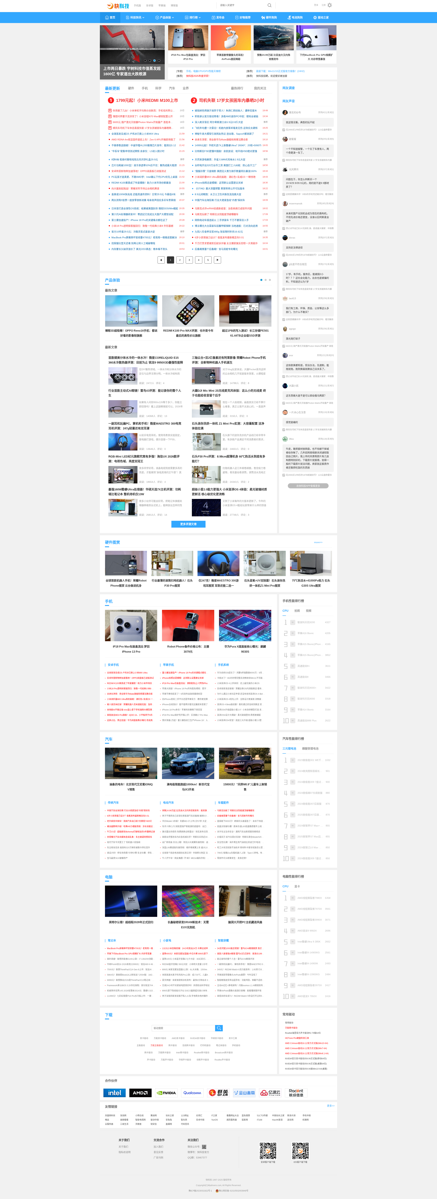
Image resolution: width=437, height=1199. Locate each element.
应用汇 (199, 1115)
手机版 (137, 5)
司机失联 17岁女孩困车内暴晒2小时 (231, 100)
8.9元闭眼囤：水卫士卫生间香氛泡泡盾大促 (218, 194)
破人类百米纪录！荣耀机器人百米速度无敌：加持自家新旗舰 (134, 704)
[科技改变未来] (115, 5)
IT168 (259, 1120)
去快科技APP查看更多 (308, 485)
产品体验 (165, 17)
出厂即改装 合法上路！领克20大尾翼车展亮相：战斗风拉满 (189, 842)
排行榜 (193, 17)
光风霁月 (294, 169)
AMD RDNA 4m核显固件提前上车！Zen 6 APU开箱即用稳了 (143, 139)
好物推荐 (245, 17)
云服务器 (109, 1124)
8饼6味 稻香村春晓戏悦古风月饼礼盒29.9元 (134, 159)
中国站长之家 (278, 1115)
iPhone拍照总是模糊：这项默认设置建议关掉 (219, 182)
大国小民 (294, 385)
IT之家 (214, 1115)
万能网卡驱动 (164, 1052)
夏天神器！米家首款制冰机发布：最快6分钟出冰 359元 (187, 980)
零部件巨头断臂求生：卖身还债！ (232, 858)
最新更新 (112, 88)
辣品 (107, 1120)
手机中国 (306, 1115)
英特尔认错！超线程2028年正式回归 (131, 922)
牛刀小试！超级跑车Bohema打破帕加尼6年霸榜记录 (131, 832)
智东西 (184, 1120)
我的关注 (260, 88)
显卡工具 (233, 1038)
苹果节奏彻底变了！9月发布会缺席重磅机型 (182, 694)
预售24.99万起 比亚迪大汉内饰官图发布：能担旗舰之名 (187, 810)
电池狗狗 (297, 17)
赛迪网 (154, 1115)
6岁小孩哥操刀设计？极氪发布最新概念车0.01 (219, 237)
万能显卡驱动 (160, 1038)
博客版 (174, 5)
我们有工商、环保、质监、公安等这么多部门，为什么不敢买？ (307, 310)
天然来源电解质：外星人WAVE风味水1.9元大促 (220, 159)
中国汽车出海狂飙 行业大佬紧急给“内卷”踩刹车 (220, 200)
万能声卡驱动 (167, 1060)
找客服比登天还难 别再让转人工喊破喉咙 (133, 243)
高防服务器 (232, 1120)
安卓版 (149, 5)
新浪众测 (291, 1115)
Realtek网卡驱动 (201, 1052)
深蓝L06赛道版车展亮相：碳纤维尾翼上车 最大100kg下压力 (189, 847)
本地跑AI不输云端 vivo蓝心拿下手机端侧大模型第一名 (131, 710)
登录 (316, 5)
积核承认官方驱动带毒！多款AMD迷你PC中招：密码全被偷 (226, 116)
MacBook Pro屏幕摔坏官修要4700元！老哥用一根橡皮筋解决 (144, 237)
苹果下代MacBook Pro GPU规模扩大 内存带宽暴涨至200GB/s (135, 954)
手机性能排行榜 (293, 601)
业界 (186, 88)
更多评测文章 (188, 524)
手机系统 (223, 664)
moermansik (295, 203)
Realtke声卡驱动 (222, 1060)
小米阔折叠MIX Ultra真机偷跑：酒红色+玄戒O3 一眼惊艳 (225, 177)
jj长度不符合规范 (298, 264)
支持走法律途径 (294, 247)
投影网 (245, 1120)
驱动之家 (323, 17)
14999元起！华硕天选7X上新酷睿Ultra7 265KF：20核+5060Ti (228, 145)
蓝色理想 (246, 1115)
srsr (291, 355)
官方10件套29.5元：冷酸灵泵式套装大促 (133, 231)
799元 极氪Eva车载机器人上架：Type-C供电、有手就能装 (243, 853)
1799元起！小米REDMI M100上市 (147, 100)
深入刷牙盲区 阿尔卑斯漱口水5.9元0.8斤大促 (219, 122)
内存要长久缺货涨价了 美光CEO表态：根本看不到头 (139, 249)
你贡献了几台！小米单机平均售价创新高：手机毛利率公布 (144, 110)
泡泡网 (123, 1115)
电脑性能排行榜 (293, 876)
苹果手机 (168, 664)
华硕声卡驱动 (185, 1060)
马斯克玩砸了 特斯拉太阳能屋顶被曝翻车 (216, 214)
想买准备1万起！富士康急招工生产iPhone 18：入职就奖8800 (190, 720)
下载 (108, 1015)
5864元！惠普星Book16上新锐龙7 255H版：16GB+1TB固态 (135, 975)
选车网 (290, 1120)
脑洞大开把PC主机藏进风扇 (245, 922)
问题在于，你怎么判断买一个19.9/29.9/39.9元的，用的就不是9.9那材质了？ (307, 183)
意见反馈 (158, 1152)
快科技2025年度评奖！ (198, 76)
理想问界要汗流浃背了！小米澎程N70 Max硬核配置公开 (143, 116)
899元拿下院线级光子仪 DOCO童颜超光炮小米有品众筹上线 (189, 991)
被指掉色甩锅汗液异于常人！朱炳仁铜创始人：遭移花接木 (226, 110)
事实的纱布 (295, 112)
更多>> (331, 1105)
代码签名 (185, 1124)
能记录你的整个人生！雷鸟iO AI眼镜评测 (235, 959)
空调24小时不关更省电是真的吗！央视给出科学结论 (186, 985)
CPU (285, 610)
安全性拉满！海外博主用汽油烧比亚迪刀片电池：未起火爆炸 (244, 842)
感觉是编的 (292, 422)
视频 (308, 610)
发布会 (220, 17)
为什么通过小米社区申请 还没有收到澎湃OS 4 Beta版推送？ (244, 694)
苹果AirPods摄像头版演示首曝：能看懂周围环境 (239, 991)
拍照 (297, 610)
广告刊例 (158, 1157)
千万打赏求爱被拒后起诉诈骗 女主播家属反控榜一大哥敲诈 (226, 243)
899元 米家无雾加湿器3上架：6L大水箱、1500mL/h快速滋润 (190, 969)
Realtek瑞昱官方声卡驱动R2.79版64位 (303, 1033)
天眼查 (138, 1124)
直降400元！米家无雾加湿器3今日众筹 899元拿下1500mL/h (189, 954)
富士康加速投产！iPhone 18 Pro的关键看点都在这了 (139, 220)
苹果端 (162, 5)
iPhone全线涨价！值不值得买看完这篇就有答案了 (185, 704)
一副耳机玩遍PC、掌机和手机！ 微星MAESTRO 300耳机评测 (245, 964)
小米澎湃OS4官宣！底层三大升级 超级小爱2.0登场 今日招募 (244, 720)
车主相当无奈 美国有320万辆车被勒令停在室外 (128, 847)
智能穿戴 (223, 940)
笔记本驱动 (221, 1045)
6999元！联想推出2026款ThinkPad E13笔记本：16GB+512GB (136, 980)
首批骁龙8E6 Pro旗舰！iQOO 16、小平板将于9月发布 (132, 715)
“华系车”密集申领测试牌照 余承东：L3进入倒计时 (137, 151)
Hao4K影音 (277, 1120)
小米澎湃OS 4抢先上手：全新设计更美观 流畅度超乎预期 (243, 699)
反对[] (330, 112)
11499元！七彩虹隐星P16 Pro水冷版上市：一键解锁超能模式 (135, 996)
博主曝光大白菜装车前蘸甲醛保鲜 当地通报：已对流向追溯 (226, 225)
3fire (291, 439)
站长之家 (170, 1115)
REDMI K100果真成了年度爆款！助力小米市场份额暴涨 (141, 182)
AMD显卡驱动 (178, 1038)
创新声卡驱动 (203, 1060)
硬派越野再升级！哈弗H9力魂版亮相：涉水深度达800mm (133, 826)
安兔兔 (169, 1120)
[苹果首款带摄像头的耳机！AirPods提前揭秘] (231, 38)
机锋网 (305, 1120)
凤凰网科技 (110, 1115)
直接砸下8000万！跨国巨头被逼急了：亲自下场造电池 (242, 821)
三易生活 (124, 1124)
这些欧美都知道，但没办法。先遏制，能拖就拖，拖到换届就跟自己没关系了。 (307, 367)
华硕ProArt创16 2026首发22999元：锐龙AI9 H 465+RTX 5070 (136, 964)
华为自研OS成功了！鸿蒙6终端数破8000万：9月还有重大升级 (245, 673)
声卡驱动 (151, 1060)
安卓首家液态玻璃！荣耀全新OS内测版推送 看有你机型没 (243, 688)
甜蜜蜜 (292, 139)
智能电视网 (140, 1120)
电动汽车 (168, 802)
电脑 (108, 877)
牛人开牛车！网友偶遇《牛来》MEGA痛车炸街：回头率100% (190, 858)
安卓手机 (113, 664)
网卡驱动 (172, 1045)
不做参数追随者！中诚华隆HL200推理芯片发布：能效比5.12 (143, 145)
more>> (318, 542)
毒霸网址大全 (233, 1115)
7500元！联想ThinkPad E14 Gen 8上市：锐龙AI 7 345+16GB (135, 969)
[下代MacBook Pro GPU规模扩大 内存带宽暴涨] (316, 38)
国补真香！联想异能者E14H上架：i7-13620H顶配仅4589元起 (135, 959)
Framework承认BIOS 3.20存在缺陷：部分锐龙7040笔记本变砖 (135, 985)
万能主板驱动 (157, 1045)
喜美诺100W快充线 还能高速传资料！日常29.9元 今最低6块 (143, 194)
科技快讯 (135, 17)
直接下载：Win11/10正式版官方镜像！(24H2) (280, 71)
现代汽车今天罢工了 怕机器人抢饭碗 (123, 842)
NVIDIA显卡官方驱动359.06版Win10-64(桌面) (306, 1069)
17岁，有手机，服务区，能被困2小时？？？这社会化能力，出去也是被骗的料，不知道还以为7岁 (307, 278)
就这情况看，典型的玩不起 (300, 122)
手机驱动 (236, 1045)
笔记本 (112, 940)
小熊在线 (139, 1115)
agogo (292, 328)
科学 (158, 88)
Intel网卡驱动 (182, 1052)
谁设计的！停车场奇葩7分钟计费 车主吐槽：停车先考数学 (133, 853)
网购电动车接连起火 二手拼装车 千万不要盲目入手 (222, 220)
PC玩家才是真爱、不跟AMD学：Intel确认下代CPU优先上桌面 (144, 177)
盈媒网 (169, 1124)
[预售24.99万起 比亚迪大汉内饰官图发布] (274, 38)
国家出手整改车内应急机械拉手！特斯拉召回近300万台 (187, 837)
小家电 (167, 940)
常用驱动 (289, 1023)
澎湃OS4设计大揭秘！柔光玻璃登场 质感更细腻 (239, 715)
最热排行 (237, 88)
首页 (112, 17)
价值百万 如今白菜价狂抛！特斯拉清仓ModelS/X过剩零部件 (244, 837)
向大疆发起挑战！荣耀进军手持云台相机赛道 (135, 188)
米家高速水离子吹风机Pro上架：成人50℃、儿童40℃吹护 (188, 975)
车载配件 (223, 802)
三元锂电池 (289, 748)
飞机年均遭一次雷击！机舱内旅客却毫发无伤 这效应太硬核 (226, 128)
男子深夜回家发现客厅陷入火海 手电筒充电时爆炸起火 (187, 996)
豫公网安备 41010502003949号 (233, 1191)
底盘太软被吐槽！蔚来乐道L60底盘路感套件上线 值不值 (242, 826)
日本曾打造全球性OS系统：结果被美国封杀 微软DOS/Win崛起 (144, 208)
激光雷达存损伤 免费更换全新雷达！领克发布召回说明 (187, 832)
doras (292, 237)
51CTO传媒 (262, 1115)
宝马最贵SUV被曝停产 (117, 858)
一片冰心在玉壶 (297, 412)
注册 (324, 5)
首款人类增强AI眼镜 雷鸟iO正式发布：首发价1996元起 (242, 954)
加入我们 (158, 1146)
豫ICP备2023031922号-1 (200, 1191)
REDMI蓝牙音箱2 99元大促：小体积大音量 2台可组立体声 (189, 964)
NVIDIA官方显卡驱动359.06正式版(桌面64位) (306, 1064)
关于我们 (123, 1146)
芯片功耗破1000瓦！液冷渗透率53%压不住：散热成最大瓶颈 (144, 165)
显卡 (297, 886)
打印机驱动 (205, 1045)
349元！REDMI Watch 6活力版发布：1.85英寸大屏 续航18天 (245, 969)
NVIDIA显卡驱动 (197, 1038)
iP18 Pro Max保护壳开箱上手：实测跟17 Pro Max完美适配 (189, 715)
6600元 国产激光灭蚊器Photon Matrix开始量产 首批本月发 (144, 122)
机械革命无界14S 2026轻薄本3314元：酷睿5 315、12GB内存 (135, 991)
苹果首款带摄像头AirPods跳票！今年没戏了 (237, 975)
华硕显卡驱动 (217, 1038)
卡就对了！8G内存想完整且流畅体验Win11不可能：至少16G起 (246, 678)
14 (165, 514)
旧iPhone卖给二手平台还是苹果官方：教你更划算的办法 (188, 699)
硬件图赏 (112, 542)
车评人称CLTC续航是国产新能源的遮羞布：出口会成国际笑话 (190, 826)
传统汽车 (113, 802)
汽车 (172, 88)
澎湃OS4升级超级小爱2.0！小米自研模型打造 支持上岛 (242, 710)
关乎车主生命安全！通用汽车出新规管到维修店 (238, 832)
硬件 (131, 88)
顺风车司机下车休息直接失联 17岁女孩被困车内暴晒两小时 (144, 128)
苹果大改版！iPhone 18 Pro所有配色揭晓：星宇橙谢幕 (187, 688)
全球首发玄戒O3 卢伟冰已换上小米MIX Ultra (135, 133)
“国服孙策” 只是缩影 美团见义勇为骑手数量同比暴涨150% (226, 171)
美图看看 (124, 1120)
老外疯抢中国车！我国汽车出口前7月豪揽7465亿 (129, 821)
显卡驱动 (144, 1038)
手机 (145, 88)
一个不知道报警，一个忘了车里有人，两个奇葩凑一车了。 (307, 151)
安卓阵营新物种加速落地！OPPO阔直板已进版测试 (138, 171)
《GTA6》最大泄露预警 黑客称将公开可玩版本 (220, 188)
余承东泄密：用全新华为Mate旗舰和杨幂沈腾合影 (221, 139)
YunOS (214, 1120)
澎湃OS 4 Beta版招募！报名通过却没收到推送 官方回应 (242, 704)
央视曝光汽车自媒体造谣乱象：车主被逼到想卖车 (129, 837)
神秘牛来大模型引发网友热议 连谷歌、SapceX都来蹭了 (224, 133)
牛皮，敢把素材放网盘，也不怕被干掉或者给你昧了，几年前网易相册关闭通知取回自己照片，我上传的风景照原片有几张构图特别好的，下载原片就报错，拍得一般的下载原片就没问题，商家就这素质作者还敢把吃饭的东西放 (307, 458)
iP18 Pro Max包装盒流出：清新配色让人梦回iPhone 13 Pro (189, 683)
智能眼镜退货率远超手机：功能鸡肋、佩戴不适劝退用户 (242, 980)
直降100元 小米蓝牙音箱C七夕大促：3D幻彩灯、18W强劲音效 (191, 959)
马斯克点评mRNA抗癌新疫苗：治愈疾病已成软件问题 (223, 208)
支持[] (322, 112)
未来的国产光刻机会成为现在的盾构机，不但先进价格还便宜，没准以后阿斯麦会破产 (307, 217)
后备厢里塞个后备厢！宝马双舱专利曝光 (216, 249)
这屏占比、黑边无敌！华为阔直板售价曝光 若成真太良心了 (134, 720)
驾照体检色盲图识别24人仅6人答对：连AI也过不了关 (130, 71)
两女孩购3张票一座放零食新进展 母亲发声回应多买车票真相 (143, 200)
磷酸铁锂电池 (310, 748)
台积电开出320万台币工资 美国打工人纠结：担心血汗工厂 (226, 165)
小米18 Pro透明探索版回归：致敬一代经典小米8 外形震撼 (142, 225)
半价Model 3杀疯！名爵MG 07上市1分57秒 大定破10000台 (189, 821)
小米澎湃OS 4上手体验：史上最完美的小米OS (238, 683)
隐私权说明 (125, 1152)
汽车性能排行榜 (293, 738)
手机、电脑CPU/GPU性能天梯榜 (203, 71)
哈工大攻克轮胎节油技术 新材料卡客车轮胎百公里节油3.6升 (244, 847)
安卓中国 (200, 1120)
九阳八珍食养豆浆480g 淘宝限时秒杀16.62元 (219, 231)
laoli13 (292, 298)
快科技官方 (203, 1152)
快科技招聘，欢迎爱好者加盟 (271, 76)
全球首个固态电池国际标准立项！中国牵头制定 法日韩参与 (189, 853)
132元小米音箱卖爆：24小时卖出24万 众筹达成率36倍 (187, 948)
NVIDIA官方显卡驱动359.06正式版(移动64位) (306, 1058)
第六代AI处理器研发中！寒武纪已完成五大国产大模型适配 (142, 214)
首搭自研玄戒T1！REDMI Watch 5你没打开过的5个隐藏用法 (244, 996)
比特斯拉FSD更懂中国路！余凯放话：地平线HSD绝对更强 (226, 151)
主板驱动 (141, 1045)
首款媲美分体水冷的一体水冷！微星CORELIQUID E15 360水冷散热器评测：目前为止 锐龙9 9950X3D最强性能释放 (145, 362)
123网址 (185, 1115)
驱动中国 (155, 1120)
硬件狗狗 (271, 17)
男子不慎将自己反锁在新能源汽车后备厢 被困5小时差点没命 (189, 816)
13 (165, 416)
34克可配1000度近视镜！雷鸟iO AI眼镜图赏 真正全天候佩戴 (244, 948)
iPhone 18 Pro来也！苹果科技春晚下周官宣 (182, 710)
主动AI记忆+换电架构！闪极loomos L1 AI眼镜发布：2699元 (244, 985)
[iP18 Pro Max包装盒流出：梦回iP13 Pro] (188, 38)
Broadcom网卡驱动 (224, 1052)
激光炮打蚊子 (293, 338)
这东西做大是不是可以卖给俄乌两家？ (306, 395)
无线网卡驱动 (188, 1045)
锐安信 (154, 1124)
